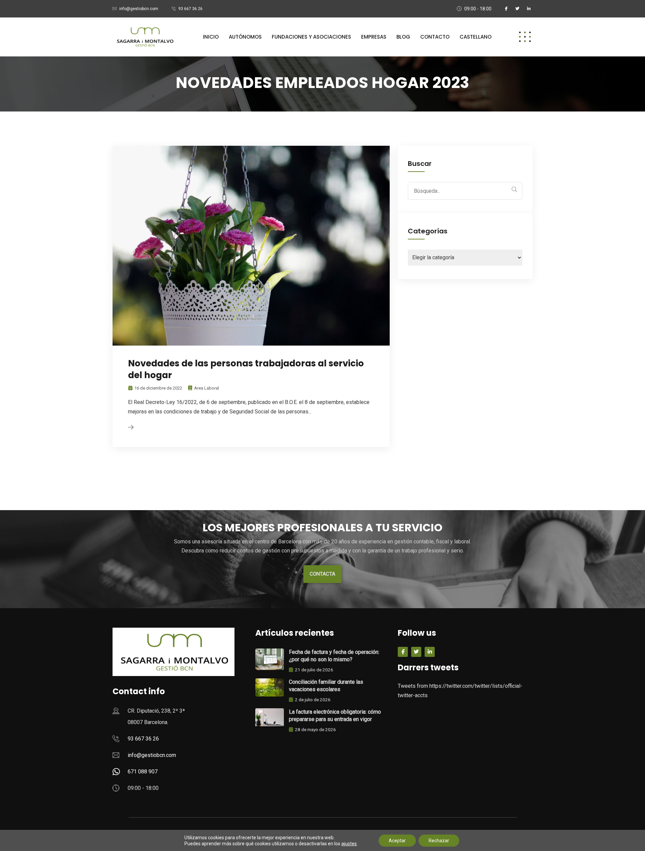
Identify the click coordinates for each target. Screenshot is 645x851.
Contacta (322, 574)
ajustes (349, 843)
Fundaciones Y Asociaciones (311, 36)
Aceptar (397, 840)
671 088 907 (143, 771)
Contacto (434, 36)
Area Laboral (206, 388)
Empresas (373, 36)
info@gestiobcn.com (138, 8)
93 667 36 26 (190, 8)
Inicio (211, 36)
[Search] (514, 189)
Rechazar (439, 840)
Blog (403, 36)
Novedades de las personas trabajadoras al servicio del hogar (246, 369)
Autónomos (245, 36)
